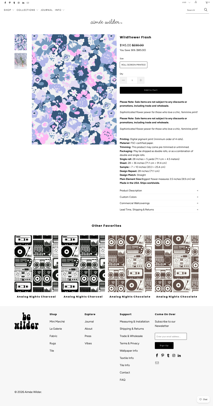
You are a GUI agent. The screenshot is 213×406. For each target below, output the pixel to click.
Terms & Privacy (129, 343)
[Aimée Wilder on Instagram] (18, 3)
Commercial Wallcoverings (135, 203)
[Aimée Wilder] (107, 18)
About (88, 328)
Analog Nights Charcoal (36, 263)
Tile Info (125, 365)
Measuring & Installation (134, 321)
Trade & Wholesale (131, 336)
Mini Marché (57, 321)
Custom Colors (128, 196)
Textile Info (127, 358)
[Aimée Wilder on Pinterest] (9, 3)
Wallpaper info (129, 350)
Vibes (88, 343)
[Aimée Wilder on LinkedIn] (23, 3)
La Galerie (56, 328)
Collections (26, 10)
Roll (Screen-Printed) (133, 65)
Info (58, 10)
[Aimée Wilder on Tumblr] (14, 3)
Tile (52, 350)
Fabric (53, 336)
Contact (125, 372)
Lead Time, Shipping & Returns (137, 209)
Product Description (131, 190)
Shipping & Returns (132, 328)
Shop (7, 10)
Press (88, 336)
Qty (121, 74)
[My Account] (196, 2)
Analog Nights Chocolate (130, 263)
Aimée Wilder (33, 392)
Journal (47, 10)
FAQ (122, 380)
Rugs (53, 343)
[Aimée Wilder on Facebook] (5, 3)
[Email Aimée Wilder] (28, 3)
